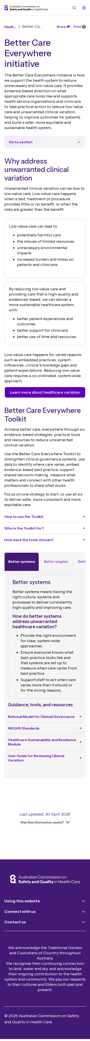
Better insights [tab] (56, 561)
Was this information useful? (42, 822)
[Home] (45, 880)
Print (77, 27)
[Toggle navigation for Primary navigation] (83, 7)
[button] (45, 516)
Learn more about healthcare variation (45, 392)
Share (61, 27)
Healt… (10, 27)
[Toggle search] (74, 8)
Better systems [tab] (21, 561)
